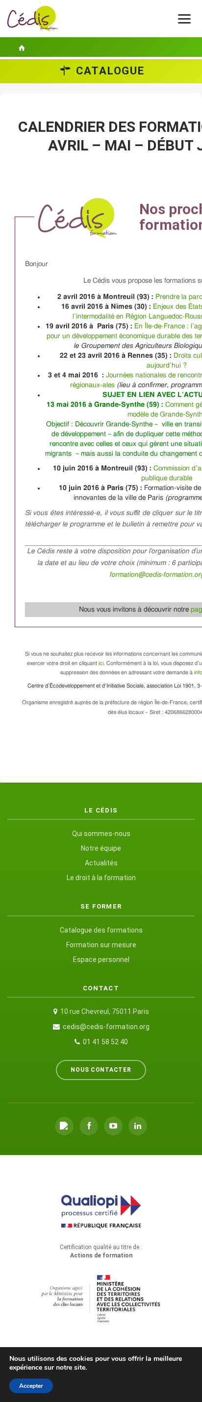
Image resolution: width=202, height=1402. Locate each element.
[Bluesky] (64, 1126)
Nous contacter (101, 1069)
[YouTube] (113, 1126)
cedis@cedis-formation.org (106, 1027)
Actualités (101, 863)
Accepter (31, 1386)
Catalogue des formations (101, 930)
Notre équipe (101, 848)
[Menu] (184, 18)
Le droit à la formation (101, 878)
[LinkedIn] (137, 1126)
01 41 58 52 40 (105, 1042)
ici (101, 663)
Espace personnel (101, 959)
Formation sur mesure (101, 945)
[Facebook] (88, 1126)
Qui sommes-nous (101, 833)
